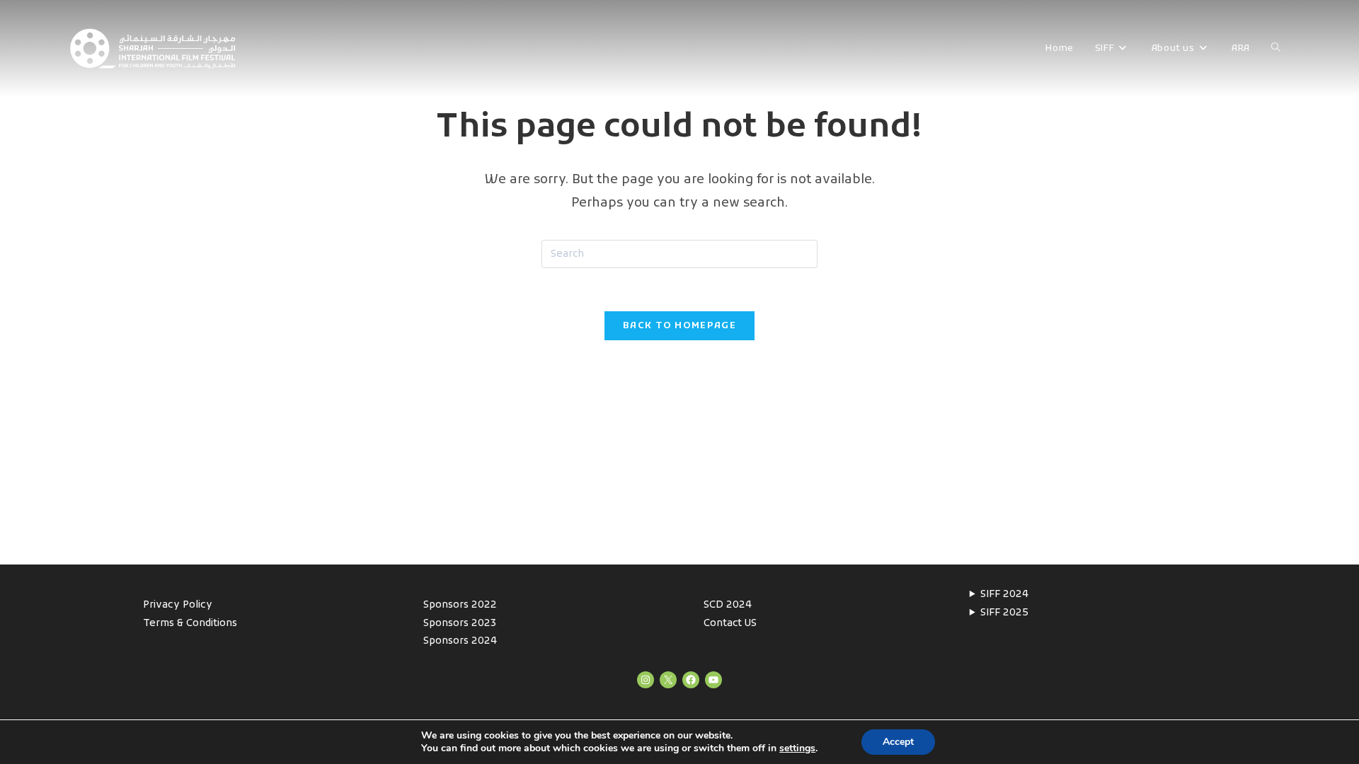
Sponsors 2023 (460, 623)
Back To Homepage (679, 326)
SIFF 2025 (1004, 613)
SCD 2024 (728, 605)
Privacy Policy (177, 605)
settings (797, 748)
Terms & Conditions (190, 623)
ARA (1241, 48)
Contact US (730, 623)
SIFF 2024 (1004, 594)
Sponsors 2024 (460, 641)
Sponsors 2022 (460, 605)
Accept (898, 741)
